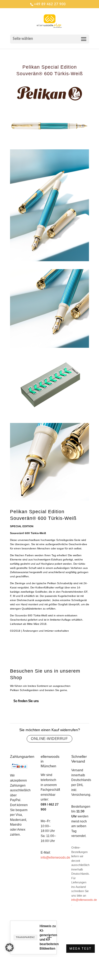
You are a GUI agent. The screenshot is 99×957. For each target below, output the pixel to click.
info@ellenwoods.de (55, 857)
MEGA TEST (80, 948)
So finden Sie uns (26, 701)
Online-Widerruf (49, 739)
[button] (9, 947)
